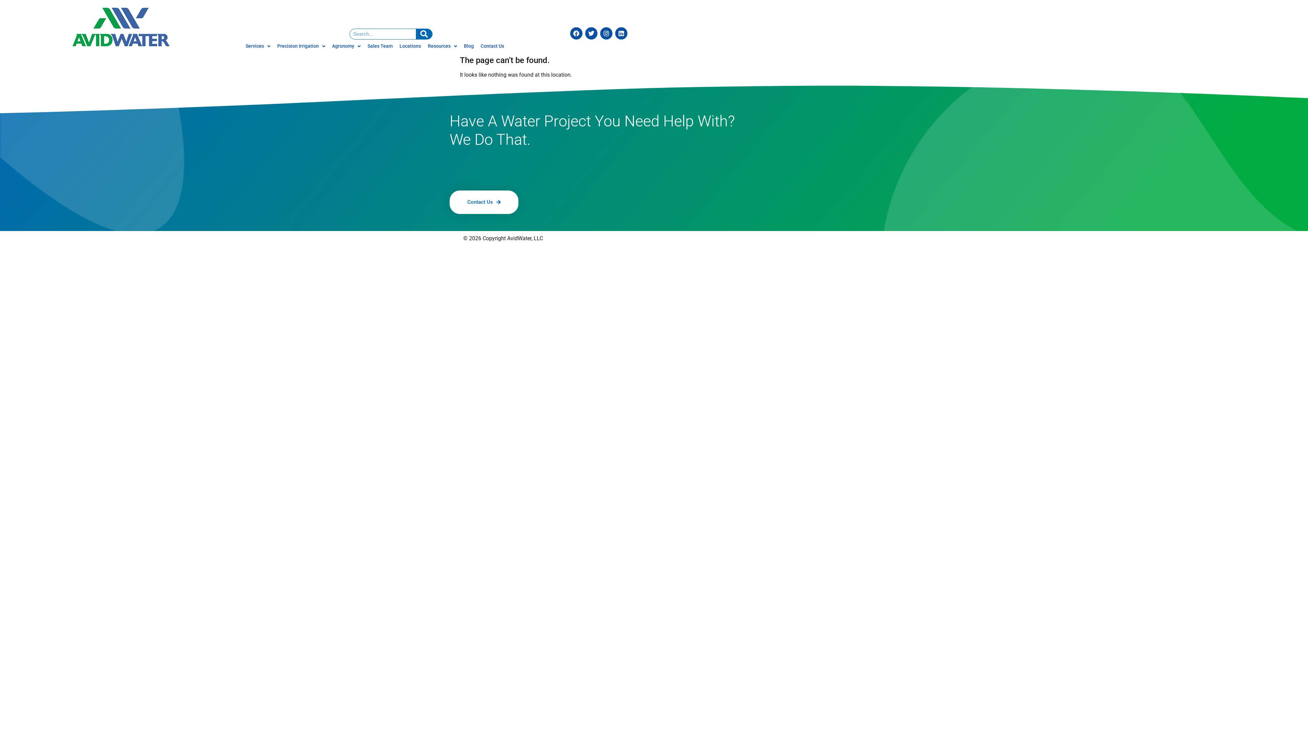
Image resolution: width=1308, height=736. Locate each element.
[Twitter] (591, 33)
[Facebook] (576, 33)
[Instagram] (606, 33)
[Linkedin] (621, 33)
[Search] (424, 34)
